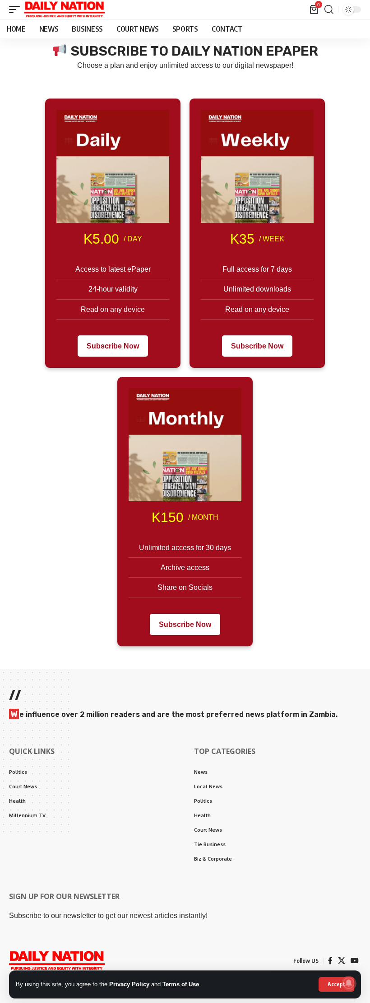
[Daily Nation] (64, 9)
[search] (329, 9)
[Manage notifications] (349, 983)
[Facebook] (330, 961)
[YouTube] (354, 961)
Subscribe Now (113, 346)
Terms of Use (180, 984)
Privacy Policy (129, 984)
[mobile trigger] (16, 9)
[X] (341, 961)
